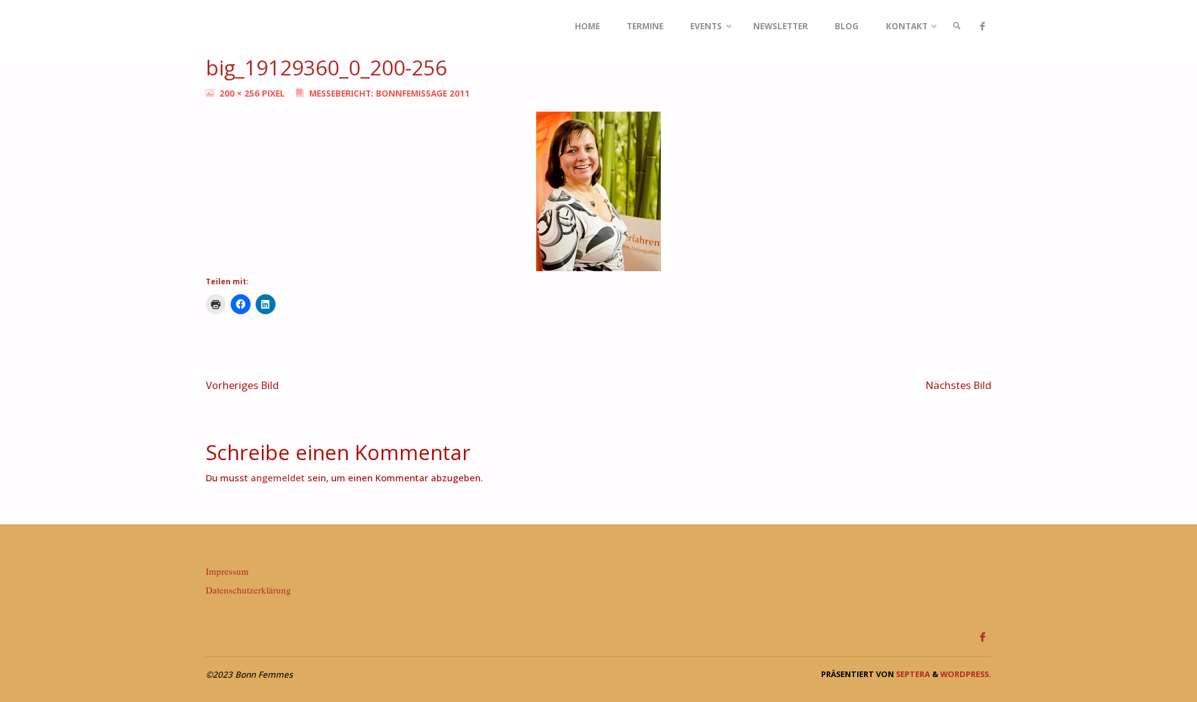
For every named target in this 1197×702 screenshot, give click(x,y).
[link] (957, 26)
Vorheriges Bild (242, 385)
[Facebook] (982, 26)
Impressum (227, 571)
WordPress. (965, 674)
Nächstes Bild (958, 385)
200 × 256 (240, 93)
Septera (912, 674)
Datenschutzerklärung (248, 590)
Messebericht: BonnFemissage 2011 (389, 93)
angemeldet (278, 477)
